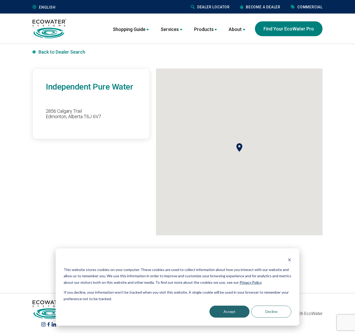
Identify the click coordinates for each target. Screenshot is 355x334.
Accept (229, 311)
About (235, 29)
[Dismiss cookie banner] (289, 259)
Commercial (310, 7)
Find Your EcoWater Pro (289, 28)
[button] (72, 7)
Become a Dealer (263, 7)
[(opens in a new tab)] (43, 324)
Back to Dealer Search (61, 52)
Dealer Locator (213, 7)
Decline (271, 311)
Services (170, 29)
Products (204, 29)
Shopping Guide (129, 29)
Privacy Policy (250, 282)
